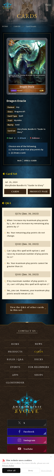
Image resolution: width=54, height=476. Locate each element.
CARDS (17, 26)
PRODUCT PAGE (39, 191)
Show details (46, 470)
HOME (5, 26)
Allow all (11, 470)
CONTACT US (27, 331)
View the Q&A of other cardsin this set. (27, 308)
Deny (30, 470)
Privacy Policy (8, 465)
